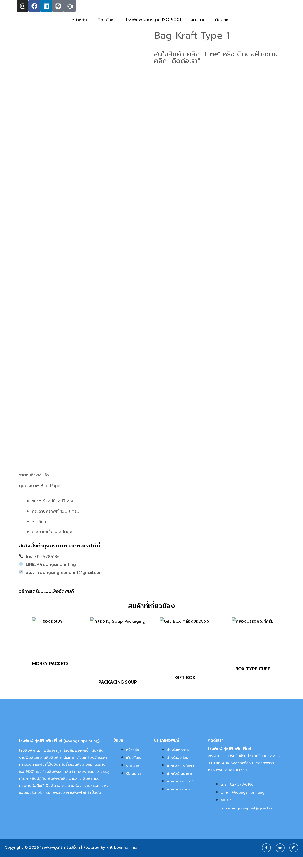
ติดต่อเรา (223, 19)
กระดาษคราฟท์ (45, 511)
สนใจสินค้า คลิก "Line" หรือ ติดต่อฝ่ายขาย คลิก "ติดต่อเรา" (216, 57)
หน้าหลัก (79, 19)
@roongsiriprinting (56, 564)
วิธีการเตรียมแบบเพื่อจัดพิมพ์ (46, 591)
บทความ (198, 19)
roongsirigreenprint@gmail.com (70, 572)
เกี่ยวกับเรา (106, 19)
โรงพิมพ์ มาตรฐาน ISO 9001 (153, 19)
